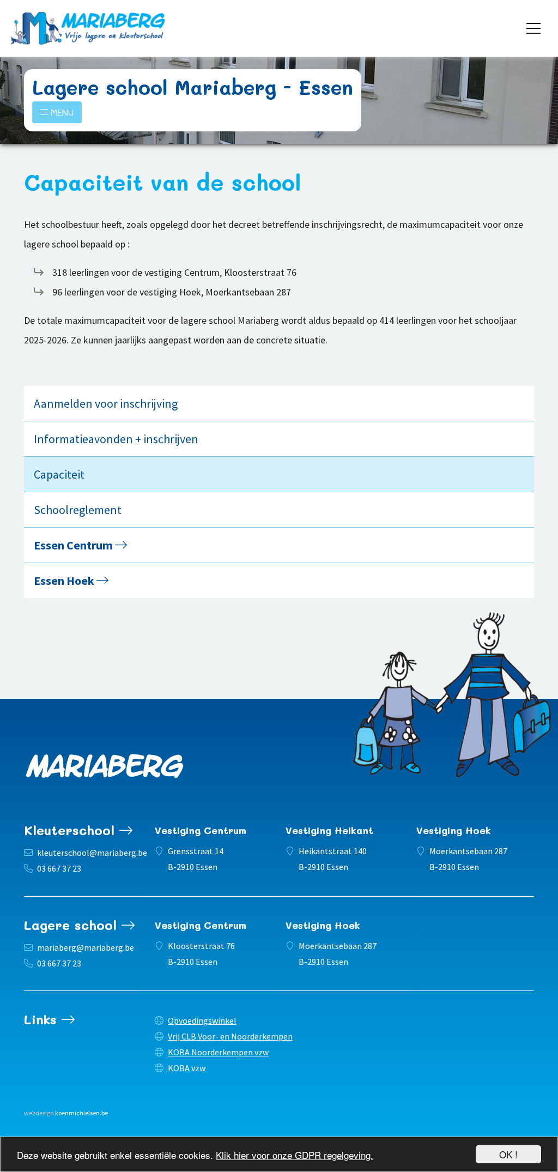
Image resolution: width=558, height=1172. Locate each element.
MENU (61, 112)
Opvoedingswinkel (202, 1020)
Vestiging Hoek (453, 830)
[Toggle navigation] (533, 28)
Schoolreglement (78, 509)
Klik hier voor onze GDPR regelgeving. (294, 1155)
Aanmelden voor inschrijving (106, 403)
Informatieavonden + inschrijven (116, 438)
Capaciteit (59, 474)
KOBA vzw (186, 1067)
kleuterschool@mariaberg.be (92, 852)
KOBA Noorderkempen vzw (218, 1052)
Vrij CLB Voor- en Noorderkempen (230, 1036)
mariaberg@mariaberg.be (85, 947)
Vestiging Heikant (329, 830)
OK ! (508, 1154)
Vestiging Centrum (200, 830)
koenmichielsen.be (81, 1113)
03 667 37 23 (59, 868)
